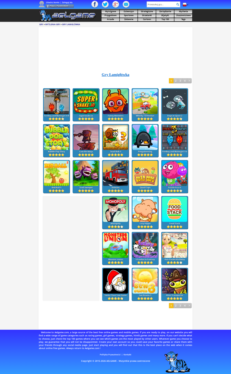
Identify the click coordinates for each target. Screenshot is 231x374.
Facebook (95, 4)
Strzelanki (147, 15)
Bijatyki (165, 15)
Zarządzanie (165, 11)
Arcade (110, 19)
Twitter (105, 4)
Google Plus (115, 4)
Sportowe (128, 15)
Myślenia (183, 11)
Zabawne (128, 19)
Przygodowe (110, 15)
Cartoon (147, 19)
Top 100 (165, 19)
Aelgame (67, 15)
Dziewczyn (129, 11)
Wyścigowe (110, 11)
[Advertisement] (115, 50)
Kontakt (126, 4)
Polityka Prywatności (110, 354)
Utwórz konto (52, 2)
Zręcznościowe (183, 15)
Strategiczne (147, 11)
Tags (183, 19)
